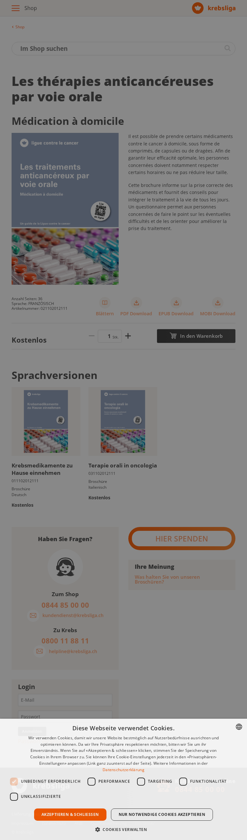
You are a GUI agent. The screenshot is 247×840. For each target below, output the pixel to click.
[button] (123, 829)
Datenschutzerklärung (123, 769)
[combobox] (239, 727)
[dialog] (123, 779)
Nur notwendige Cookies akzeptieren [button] (162, 814)
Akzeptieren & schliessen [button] (70, 814)
